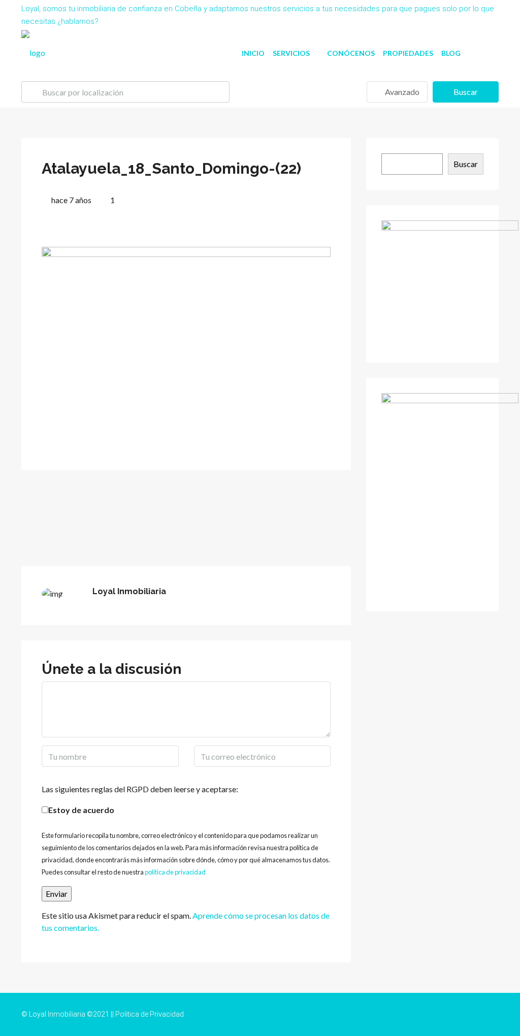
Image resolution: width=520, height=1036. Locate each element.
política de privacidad (175, 872)
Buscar (465, 91)
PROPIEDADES (408, 53)
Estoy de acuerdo (81, 810)
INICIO (253, 53)
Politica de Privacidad (149, 1014)
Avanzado (401, 91)
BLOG (451, 53)
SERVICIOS (291, 53)
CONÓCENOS (351, 53)
